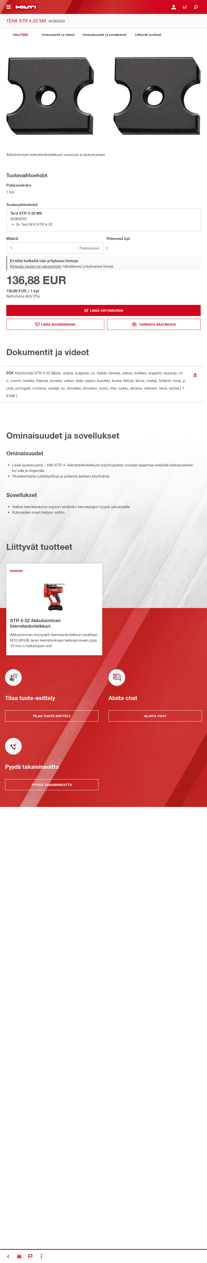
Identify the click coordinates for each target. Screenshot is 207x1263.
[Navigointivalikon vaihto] (8, 7)
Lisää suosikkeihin (58, 324)
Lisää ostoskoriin (106, 310)
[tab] (20, 35)
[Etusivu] (26, 7)
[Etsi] (195, 7)
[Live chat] (30, 1256)
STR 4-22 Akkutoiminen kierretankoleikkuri (35, 623)
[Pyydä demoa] (19, 1256)
